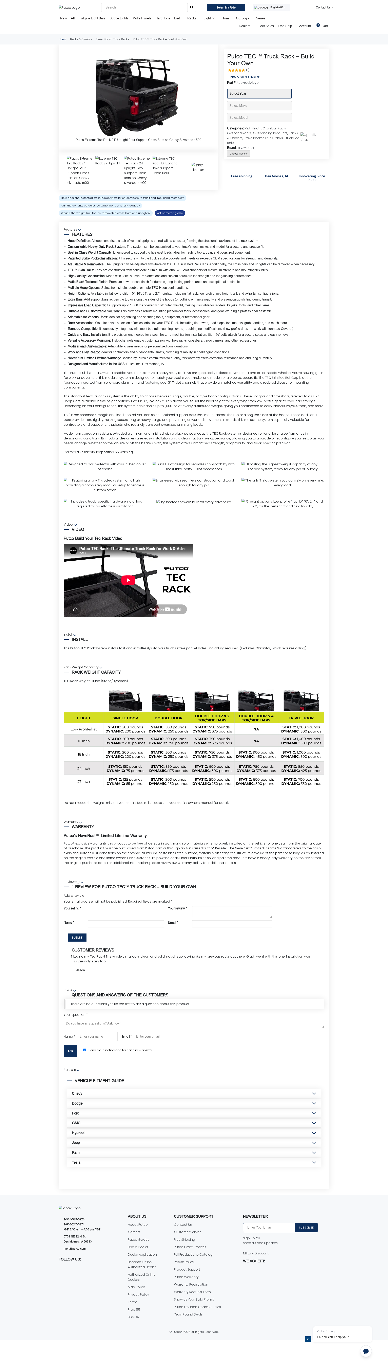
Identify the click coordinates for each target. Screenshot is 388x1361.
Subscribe (306, 1228)
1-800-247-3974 (74, 1224)
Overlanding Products (270, 133)
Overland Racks (239, 133)
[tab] (194, 371)
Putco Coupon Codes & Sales (197, 1307)
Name (69, 922)
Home (62, 39)
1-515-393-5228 (74, 1219)
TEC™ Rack (245, 147)
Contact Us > (324, 7)
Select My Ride (226, 7)
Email (173, 922)
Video (69, 524)
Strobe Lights (119, 18)
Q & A (68, 990)
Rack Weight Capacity (81, 667)
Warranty (71, 821)
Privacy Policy (138, 1294)
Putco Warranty (186, 1277)
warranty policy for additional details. (207, 862)
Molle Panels (142, 18)
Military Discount (256, 1253)
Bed (177, 18)
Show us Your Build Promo (194, 1299)
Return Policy (184, 1262)
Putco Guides (138, 1239)
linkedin (96, 1268)
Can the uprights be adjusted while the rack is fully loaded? (100, 205)
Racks (191, 18)
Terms (132, 1302)
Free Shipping (184, 1239)
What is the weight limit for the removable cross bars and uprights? (105, 213)
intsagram (79, 1268)
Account (305, 26)
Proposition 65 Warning (114, 452)
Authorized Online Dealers (142, 1277)
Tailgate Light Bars (92, 18)
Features (71, 229)
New (63, 18)
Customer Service (188, 1232)
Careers (134, 1232)
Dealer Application (142, 1254)
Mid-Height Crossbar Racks (266, 128)
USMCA (133, 1317)
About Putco (138, 1224)
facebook (70, 1268)
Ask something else (170, 213)
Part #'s (70, 1069)
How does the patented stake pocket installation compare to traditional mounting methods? (122, 198)
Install (68, 634)
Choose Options (239, 153)
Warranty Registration (191, 1284)
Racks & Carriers (81, 39)
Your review (177, 908)
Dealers (244, 26)
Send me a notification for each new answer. (121, 1050)
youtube (62, 1268)
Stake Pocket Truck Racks (112, 39)
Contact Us (183, 1224)
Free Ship (285, 26)
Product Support (187, 1269)
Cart (323, 26)
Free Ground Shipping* (245, 76)
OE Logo (242, 18)
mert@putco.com (75, 1248)
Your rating (72, 908)
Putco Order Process (190, 1247)
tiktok (87, 1268)
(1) (247, 70)
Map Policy (136, 1287)
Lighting (209, 18)
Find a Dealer (138, 1247)
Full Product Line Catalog (193, 1254)
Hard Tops (162, 18)
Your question (76, 1014)
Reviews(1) (72, 881)
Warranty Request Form (192, 1292)
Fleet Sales (265, 26)
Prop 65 (134, 1309)
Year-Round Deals (188, 1314)
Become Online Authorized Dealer (142, 1264)
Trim (225, 18)
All (73, 18)
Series (260, 18)
